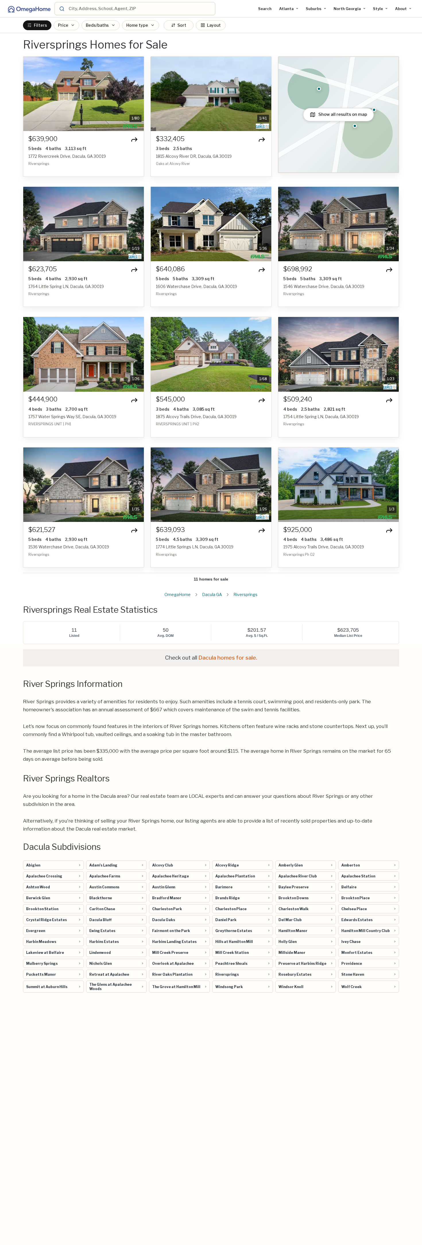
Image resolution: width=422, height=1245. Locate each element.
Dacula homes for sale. (227, 657)
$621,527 (41, 529)
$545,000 (170, 399)
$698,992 (297, 269)
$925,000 (297, 529)
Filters (40, 25)
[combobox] (141, 8)
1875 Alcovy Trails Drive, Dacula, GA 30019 (196, 416)
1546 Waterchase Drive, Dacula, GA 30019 (323, 286)
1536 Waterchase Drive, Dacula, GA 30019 (68, 546)
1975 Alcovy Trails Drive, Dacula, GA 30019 (323, 546)
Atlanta (286, 8)
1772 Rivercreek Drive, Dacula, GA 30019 (67, 156)
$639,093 (170, 529)
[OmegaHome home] (29, 8)
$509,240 (297, 399)
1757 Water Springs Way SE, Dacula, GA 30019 (72, 416)
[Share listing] (134, 139)
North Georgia (347, 8)
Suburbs (314, 8)
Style (378, 8)
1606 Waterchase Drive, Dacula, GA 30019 (196, 286)
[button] (30, 93)
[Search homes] (61, 8)
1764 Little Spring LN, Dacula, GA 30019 (66, 286)
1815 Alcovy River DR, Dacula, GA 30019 (194, 156)
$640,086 (170, 269)
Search (265, 8)
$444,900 (42, 399)
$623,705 (42, 269)
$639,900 (42, 139)
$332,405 (170, 139)
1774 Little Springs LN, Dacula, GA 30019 (194, 546)
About (401, 8)
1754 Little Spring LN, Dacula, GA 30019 (321, 416)
